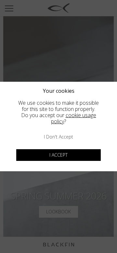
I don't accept (58, 137)
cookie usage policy (73, 118)
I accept (58, 155)
